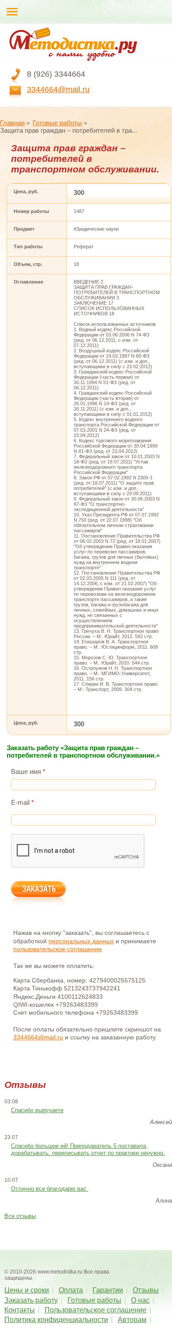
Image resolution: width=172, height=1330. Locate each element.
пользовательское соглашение (57, 949)
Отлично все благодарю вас (49, 1188)
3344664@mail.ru (58, 89)
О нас (140, 1300)
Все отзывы (20, 1216)
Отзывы (146, 1290)
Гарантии (108, 1290)
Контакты (19, 1310)
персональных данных (81, 941)
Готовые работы (57, 123)
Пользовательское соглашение (95, 1310)
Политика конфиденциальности (56, 1319)
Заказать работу (31, 1300)
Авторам (132, 1319)
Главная (12, 123)
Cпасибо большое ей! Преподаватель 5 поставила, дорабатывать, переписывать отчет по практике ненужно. (88, 1150)
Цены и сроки (26, 1290)
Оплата (71, 1290)
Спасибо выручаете (37, 1110)
